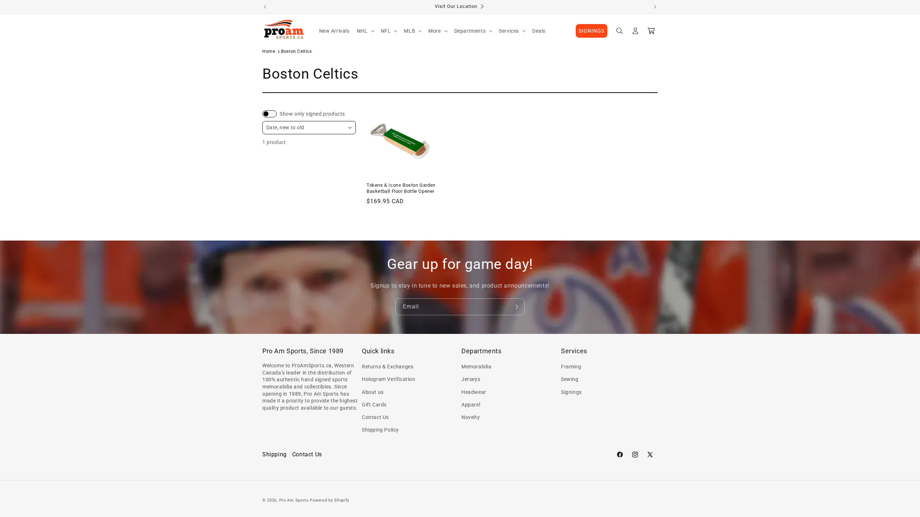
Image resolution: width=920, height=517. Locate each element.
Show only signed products (312, 114)
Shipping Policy (380, 430)
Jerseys (470, 379)
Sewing (570, 379)
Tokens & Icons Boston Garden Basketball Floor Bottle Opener (401, 188)
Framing (571, 366)
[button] (365, 31)
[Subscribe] (516, 306)
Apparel (470, 404)
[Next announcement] (655, 7)
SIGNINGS (591, 31)
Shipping (274, 454)
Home (268, 51)
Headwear (473, 392)
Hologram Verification (388, 379)
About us (373, 392)
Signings (571, 392)
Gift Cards (374, 404)
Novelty (470, 417)
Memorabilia (476, 366)
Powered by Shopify (329, 500)
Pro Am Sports (294, 500)
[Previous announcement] (265, 7)
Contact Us (375, 417)
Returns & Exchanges (387, 366)
